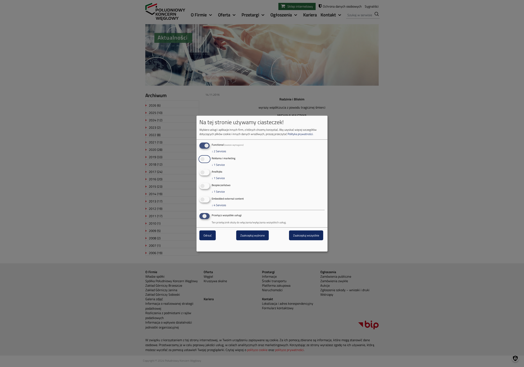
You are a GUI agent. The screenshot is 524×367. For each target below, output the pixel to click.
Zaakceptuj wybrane (252, 235)
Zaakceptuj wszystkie (306, 235)
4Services (219, 205)
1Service (218, 164)
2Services (219, 151)
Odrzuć (207, 235)
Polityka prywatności (300, 134)
